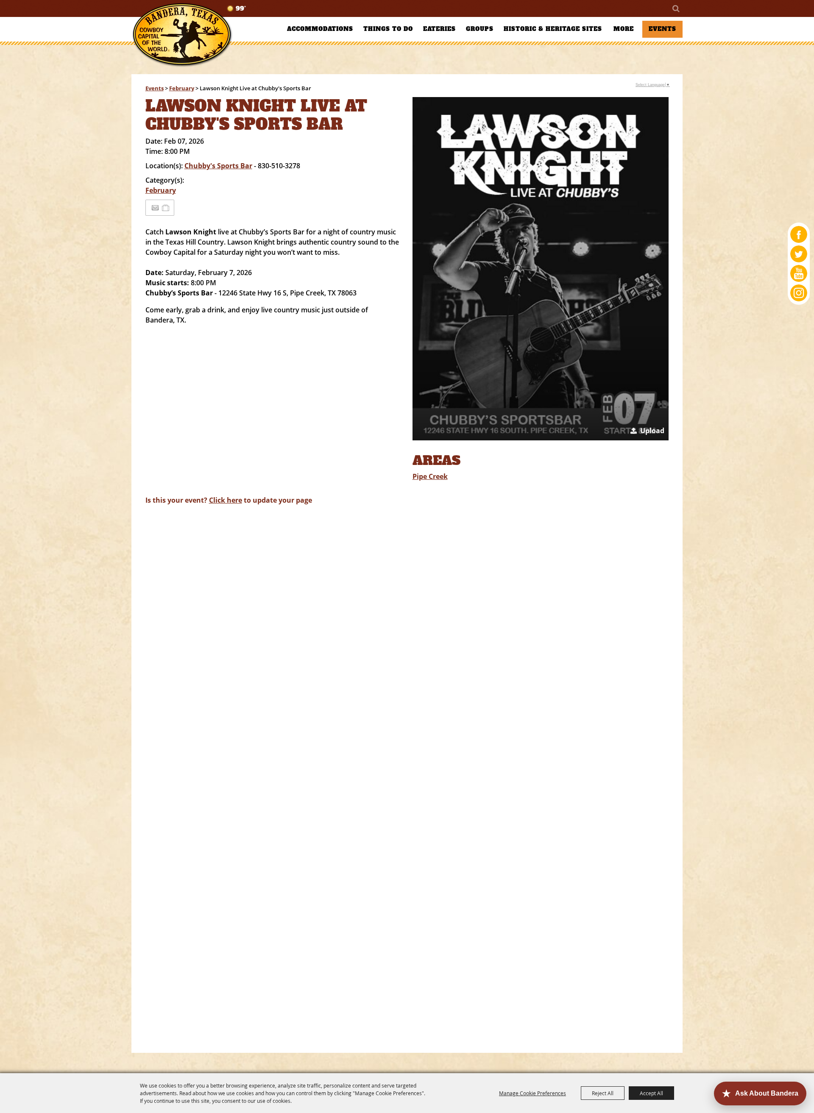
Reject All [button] (602, 1093)
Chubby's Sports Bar (218, 165)
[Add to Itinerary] (166, 207)
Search (675, 8)
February (181, 88)
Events (662, 29)
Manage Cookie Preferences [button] (532, 1093)
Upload (652, 430)
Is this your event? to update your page (228, 500)
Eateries (439, 29)
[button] (541, 268)
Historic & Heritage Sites (553, 29)
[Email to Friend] (155, 208)
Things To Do (388, 29)
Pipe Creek (430, 476)
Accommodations (320, 29)
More (623, 29)
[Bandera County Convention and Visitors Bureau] (182, 35)
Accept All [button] (651, 1093)
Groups (479, 29)
